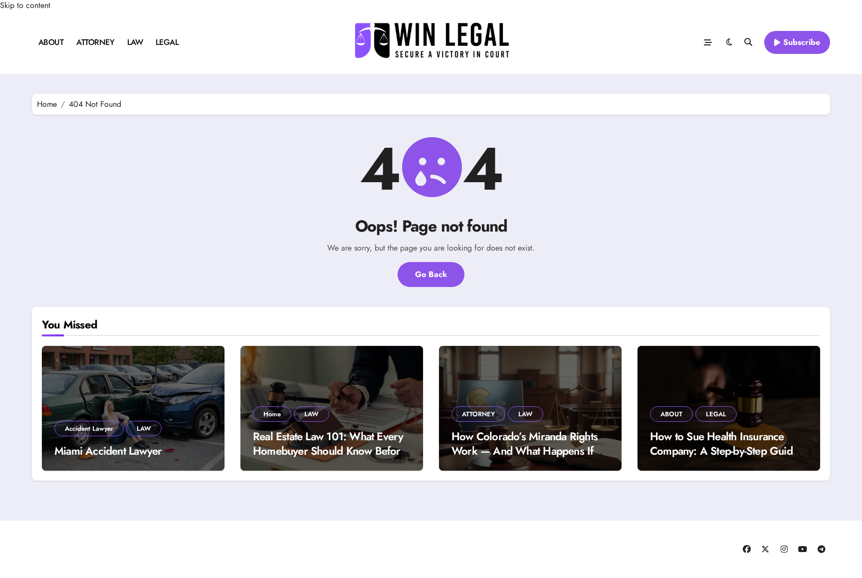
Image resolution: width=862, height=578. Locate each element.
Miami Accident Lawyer (108, 451)
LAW (135, 42)
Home (272, 414)
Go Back (431, 274)
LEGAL (167, 42)
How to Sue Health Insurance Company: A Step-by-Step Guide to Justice (724, 450)
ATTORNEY (95, 42)
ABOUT (51, 42)
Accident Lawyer (89, 428)
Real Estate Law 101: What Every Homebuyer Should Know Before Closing (329, 450)
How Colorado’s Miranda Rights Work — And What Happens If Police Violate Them (524, 450)
